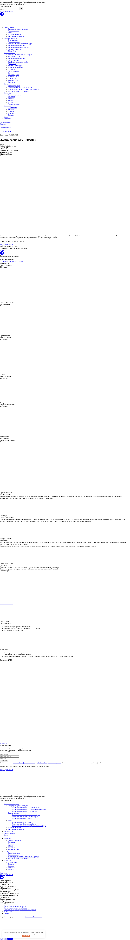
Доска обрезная (13, 60)
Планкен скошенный (15, 67)
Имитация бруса (14, 80)
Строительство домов (11, 804)
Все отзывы (4, 743)
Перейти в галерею (6, 604)
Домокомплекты (14, 42)
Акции (10, 100)
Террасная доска (13, 75)
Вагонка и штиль (14, 56)
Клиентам (7, 93)
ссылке (19, 935)
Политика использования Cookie (15, 908)
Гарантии (11, 97)
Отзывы (11, 111)
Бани (10, 33)
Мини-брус (12, 51)
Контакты (7, 119)
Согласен (26, 935)
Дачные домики (13, 31)
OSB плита (12, 78)
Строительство (9, 27)
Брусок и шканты (14, 76)
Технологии (12, 102)
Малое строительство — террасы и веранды (23, 89)
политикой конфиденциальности (24, 763)
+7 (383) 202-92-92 (6, 11)
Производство (9, 831)
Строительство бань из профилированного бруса (29, 826)
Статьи (6, 913)
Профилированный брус (16, 45)
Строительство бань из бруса (22, 822)
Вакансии (11, 113)
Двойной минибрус (15, 65)
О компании (12, 108)
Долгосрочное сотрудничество (18, 91)
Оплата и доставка (14, 95)
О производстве (13, 40)
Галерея (11, 115)
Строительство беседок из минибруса (25, 817)
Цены (6, 117)
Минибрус (11, 69)
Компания (7, 106)
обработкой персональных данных (49, 763)
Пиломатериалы (9, 53)
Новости (11, 109)
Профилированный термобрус (18, 47)
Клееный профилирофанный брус (20, 44)
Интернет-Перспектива (33, 917)
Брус (9, 73)
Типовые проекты (14, 34)
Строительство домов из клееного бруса (26, 807)
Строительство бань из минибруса (24, 824)
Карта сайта (8, 911)
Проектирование (14, 86)
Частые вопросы (14, 104)
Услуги (6, 84)
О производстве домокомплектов (11, 261)
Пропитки (11, 82)
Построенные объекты (16, 36)
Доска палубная (13, 71)
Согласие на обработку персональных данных (20, 910)
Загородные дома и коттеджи (18, 29)
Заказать (3, 250)
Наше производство (11, 38)
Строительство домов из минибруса (24, 811)
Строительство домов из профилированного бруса (29, 809)
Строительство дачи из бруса (22, 818)
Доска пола (12, 64)
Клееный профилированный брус (20, 55)
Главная (2, 124)
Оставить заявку (5, 122)
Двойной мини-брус (15, 49)
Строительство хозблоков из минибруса (26, 815)
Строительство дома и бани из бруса (21, 87)
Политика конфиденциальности (15, 906)
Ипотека (11, 98)
